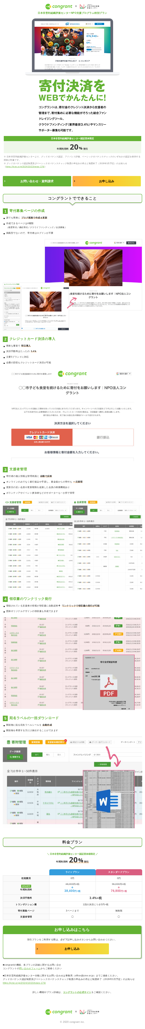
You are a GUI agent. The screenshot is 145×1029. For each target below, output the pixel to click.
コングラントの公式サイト (77, 992)
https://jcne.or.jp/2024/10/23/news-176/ (25, 166)
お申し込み (106, 181)
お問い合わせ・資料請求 (37, 181)
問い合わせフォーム (29, 968)
